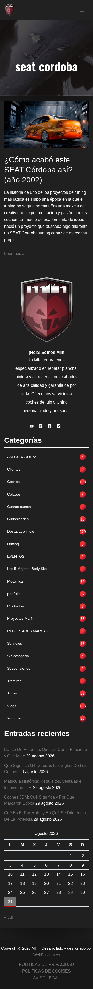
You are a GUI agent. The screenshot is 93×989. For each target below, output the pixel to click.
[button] (33, 426)
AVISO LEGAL (46, 978)
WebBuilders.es (46, 955)
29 (70, 892)
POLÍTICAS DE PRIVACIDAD (46, 964)
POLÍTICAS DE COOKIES (46, 971)
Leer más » (14, 253)
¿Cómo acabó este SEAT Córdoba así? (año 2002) (38, 169)
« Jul (8, 917)
